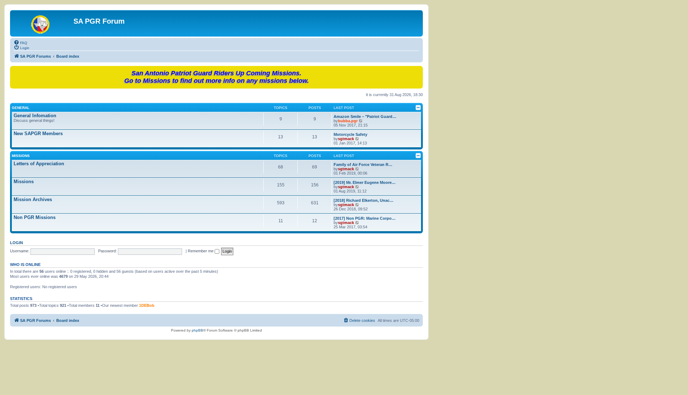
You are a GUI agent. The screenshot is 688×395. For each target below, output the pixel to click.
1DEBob (146, 305)
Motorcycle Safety (350, 134)
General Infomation (35, 115)
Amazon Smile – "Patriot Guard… (365, 116)
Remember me (201, 251)
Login (16, 243)
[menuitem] (20, 42)
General (20, 108)
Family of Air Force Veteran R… (363, 164)
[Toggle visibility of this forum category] (418, 107)
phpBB (197, 330)
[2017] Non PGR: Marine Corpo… (365, 218)
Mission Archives (33, 199)
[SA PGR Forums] (42, 23)
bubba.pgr (348, 121)
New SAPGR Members (38, 133)
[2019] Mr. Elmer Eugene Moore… (365, 182)
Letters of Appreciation (39, 163)
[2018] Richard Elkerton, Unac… (363, 200)
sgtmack (346, 139)
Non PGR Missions (35, 217)
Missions (21, 156)
